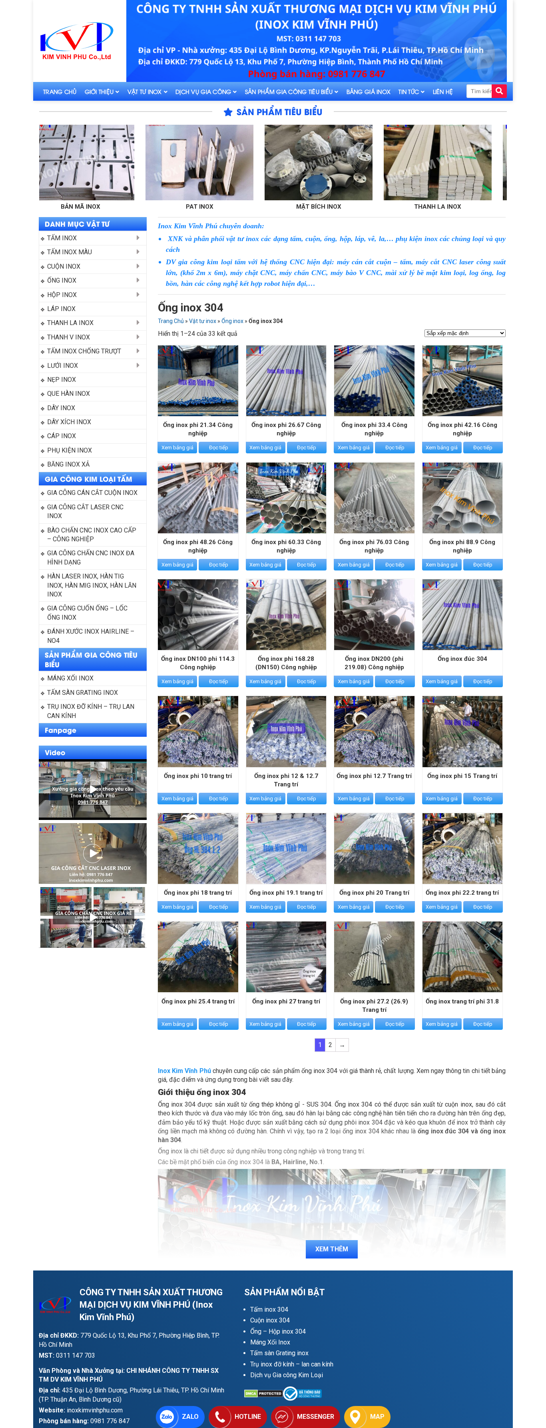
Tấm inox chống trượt (84, 351)
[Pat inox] (105, 162)
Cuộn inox (63, 266)
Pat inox (105, 206)
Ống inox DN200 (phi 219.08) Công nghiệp (374, 663)
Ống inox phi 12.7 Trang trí (374, 776)
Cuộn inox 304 (270, 1320)
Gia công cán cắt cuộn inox (92, 493)
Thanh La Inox (70, 323)
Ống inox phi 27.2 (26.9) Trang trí (374, 1005)
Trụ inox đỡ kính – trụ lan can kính (91, 711)
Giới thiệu (99, 91)
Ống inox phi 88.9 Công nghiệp (462, 546)
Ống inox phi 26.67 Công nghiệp (286, 429)
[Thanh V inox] (462, 162)
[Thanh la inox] (343, 162)
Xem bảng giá (177, 448)
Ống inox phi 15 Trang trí (462, 776)
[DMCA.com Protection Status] (263, 1393)
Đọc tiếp (218, 448)
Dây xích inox (69, 422)
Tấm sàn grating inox (82, 692)
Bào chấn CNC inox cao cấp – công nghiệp (92, 535)
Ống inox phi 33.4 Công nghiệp (374, 429)
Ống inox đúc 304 (462, 658)
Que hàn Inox (68, 393)
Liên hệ (443, 91)
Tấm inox (62, 238)
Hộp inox (62, 295)
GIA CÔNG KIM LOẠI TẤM (88, 478)
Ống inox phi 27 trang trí (286, 1001)
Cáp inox (61, 436)
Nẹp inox (61, 379)
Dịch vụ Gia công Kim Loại (286, 1375)
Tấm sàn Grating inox (279, 1353)
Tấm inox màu (69, 252)
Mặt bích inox (224, 206)
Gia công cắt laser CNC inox (86, 511)
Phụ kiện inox (69, 450)
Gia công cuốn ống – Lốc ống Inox (88, 612)
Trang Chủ (60, 91)
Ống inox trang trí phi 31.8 (462, 1001)
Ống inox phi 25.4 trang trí (198, 1001)
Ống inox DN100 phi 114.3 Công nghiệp (198, 663)
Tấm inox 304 (269, 1309)
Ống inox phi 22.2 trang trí (462, 892)
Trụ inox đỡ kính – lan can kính (291, 1364)
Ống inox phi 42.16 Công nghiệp (462, 429)
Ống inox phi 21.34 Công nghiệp (198, 429)
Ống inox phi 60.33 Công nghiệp (286, 546)
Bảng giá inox (369, 91)
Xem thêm (331, 1249)
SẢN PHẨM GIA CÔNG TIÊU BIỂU (91, 659)
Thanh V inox (462, 206)
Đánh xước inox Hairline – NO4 (91, 636)
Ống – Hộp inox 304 (278, 1331)
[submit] (499, 91)
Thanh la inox (343, 206)
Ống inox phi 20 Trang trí (374, 892)
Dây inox (61, 408)
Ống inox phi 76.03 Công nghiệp (374, 546)
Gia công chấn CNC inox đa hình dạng (91, 557)
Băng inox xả (68, 464)
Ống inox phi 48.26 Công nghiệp (198, 546)
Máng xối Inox (70, 678)
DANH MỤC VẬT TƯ (77, 223)
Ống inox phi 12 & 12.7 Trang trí (286, 780)
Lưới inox (62, 365)
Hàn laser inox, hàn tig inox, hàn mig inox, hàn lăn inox (92, 585)
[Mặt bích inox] (224, 162)
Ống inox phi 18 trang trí (198, 892)
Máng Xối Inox (270, 1342)
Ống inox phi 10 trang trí (198, 776)
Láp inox (61, 309)
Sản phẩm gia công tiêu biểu (289, 91)
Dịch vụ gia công (203, 91)
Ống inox (61, 280)
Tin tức (409, 91)
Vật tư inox (145, 91)
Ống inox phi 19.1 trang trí (286, 892)
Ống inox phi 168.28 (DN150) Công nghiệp (286, 663)
